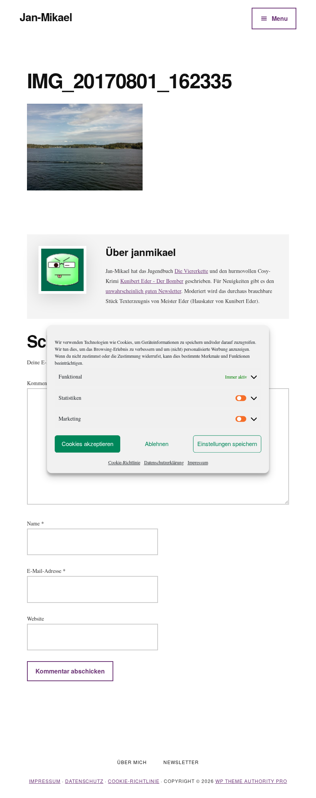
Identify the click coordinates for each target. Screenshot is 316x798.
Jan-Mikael (46, 17)
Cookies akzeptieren (87, 443)
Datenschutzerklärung (164, 462)
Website (35, 618)
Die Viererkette (191, 270)
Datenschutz (84, 781)
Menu (280, 18)
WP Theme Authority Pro (251, 781)
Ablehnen (156, 443)
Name (35, 523)
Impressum (198, 462)
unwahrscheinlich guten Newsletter (143, 291)
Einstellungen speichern (227, 443)
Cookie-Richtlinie (124, 462)
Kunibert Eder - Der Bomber (151, 281)
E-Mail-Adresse (46, 570)
